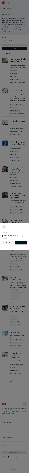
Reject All (8, 243)
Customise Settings (14, 247)
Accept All (21, 243)
